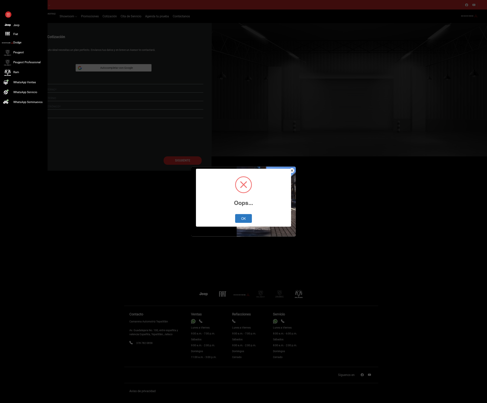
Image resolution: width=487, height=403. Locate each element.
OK (243, 218)
